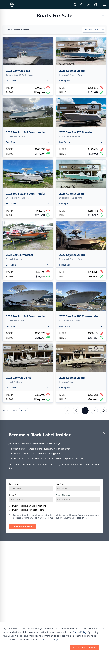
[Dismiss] (104, 433)
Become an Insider (23, 526)
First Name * (15, 484)
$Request (39, 92)
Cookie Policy (79, 632)
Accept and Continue (84, 647)
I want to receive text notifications (28, 509)
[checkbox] (10, 515)
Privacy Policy (76, 515)
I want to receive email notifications (29, 505)
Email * (12, 495)
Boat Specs (11, 80)
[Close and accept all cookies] (103, 629)
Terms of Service (57, 515)
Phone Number (63, 495)
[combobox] (93, 30)
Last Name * (61, 484)
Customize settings (48, 639)
